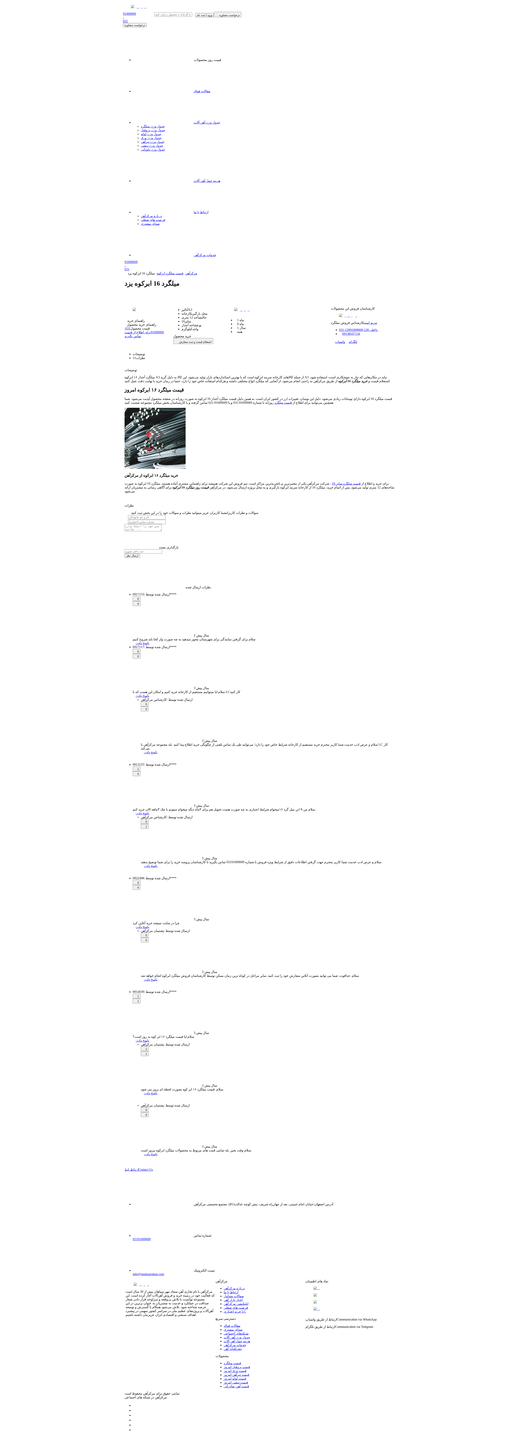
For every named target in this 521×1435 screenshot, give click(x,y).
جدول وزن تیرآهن (152, 142)
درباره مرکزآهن (151, 216)
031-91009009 (144, 332)
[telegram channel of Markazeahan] (135, 1410)
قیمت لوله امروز (235, 1378)
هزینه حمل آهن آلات (207, 181)
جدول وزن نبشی (152, 145)
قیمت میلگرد (283, 402)
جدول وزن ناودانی (153, 149)
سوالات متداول (234, 1296)
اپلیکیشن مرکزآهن (236, 1304)
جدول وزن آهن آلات (207, 122)
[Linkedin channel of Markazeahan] (135, 1425)
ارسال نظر (132, 555)
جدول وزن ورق (151, 138)
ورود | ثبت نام (204, 15)
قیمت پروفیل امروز (237, 1367)
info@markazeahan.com (148, 1274)
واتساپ (340, 342)
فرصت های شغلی (153, 220)
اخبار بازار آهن (233, 1300)
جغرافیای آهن (233, 1349)
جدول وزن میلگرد (153, 126)
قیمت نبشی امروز (236, 1382)
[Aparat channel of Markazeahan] (135, 1430)
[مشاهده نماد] (350, 1288)
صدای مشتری (150, 223)
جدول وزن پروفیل (153, 130)
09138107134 (351, 333)
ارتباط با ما (201, 212)
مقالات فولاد (202, 91)
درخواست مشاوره (135, 25)
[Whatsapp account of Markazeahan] (135, 1415)
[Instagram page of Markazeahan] (135, 1420)
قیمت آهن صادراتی (236, 1386)
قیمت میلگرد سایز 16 (346, 483)
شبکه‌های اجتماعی (236, 1333)
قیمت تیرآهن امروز (236, 1374)
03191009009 (142, 1239)
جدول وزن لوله (151, 134)
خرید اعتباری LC (235, 1311)
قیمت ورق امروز (235, 1371)
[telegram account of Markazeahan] (135, 1405)
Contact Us (139, 1169)
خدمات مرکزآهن (205, 255)
